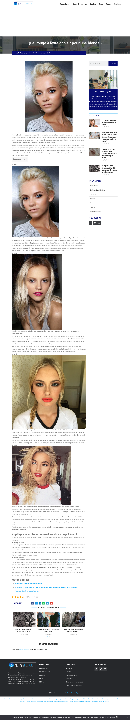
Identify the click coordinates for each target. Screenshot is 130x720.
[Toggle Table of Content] (24, 159)
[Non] (128, 717)
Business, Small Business (97, 190)
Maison (109, 3)
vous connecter (24, 649)
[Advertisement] (65, 22)
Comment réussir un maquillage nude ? (28, 591)
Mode (101, 3)
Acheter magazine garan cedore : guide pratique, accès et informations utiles (71, 699)
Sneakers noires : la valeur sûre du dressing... (48, 631)
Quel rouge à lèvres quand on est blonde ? (29, 584)
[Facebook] (90, 223)
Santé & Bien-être (80, 3)
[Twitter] (95, 223)
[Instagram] (99, 223)
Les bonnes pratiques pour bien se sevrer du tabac (109, 122)
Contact (117, 3)
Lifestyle (93, 194)
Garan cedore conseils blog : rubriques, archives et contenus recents (47, 701)
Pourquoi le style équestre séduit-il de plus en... (24, 631)
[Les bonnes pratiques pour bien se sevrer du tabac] (94, 123)
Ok (116, 717)
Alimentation (65, 3)
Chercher (113, 63)
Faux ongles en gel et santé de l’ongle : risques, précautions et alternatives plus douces (109, 153)
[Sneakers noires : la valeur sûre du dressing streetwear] (48, 619)
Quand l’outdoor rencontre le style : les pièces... (73, 631)
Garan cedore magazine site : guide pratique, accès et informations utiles (25, 699)
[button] (32, 603)
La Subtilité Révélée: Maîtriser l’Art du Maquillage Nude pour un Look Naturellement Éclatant (46, 587)
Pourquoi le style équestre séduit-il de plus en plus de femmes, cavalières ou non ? (109, 169)
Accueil (16, 53)
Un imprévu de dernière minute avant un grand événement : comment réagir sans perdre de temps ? (109, 137)
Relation (93, 3)
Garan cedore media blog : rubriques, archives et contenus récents (89, 701)
